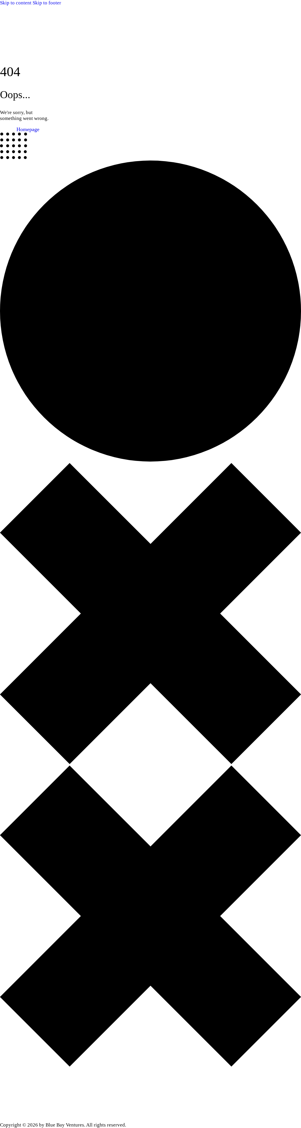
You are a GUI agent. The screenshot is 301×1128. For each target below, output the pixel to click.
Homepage (27, 129)
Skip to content (15, 3)
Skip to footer (47, 3)
